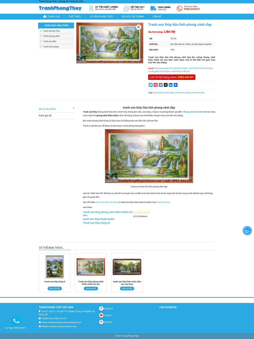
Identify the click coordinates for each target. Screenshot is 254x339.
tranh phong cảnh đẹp (163, 92)
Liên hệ (157, 16)
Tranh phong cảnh (51, 36)
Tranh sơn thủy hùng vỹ (96, 222)
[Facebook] (101, 308)
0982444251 (192, 9)
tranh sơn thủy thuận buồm (98, 219)
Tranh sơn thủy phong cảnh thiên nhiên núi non (90, 282)
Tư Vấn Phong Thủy (101, 16)
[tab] (56, 109)
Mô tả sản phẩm (47, 109)
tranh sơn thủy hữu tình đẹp (108, 202)
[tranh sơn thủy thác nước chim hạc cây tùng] (127, 267)
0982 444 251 (186, 77)
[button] (138, 27)
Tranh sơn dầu (49, 41)
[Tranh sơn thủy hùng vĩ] (54, 267)
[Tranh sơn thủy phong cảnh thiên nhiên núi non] (91, 267)
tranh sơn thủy (197, 92)
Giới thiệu (75, 16)
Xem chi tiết (55, 288)
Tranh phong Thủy (51, 31)
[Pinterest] (101, 322)
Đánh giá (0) (45, 115)
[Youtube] (101, 315)
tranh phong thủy (182, 92)
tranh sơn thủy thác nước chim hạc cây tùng (127, 282)
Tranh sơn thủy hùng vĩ (54, 281)
